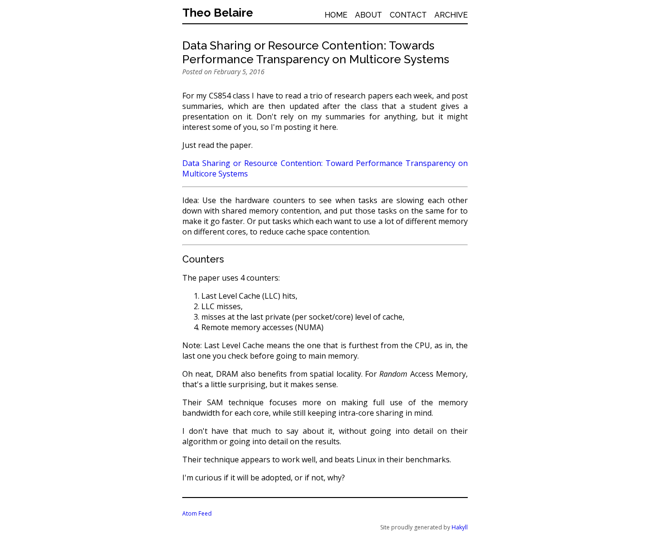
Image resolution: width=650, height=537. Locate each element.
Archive (451, 15)
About (368, 15)
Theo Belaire (217, 13)
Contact (408, 15)
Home (336, 15)
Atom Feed (197, 513)
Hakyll (460, 527)
